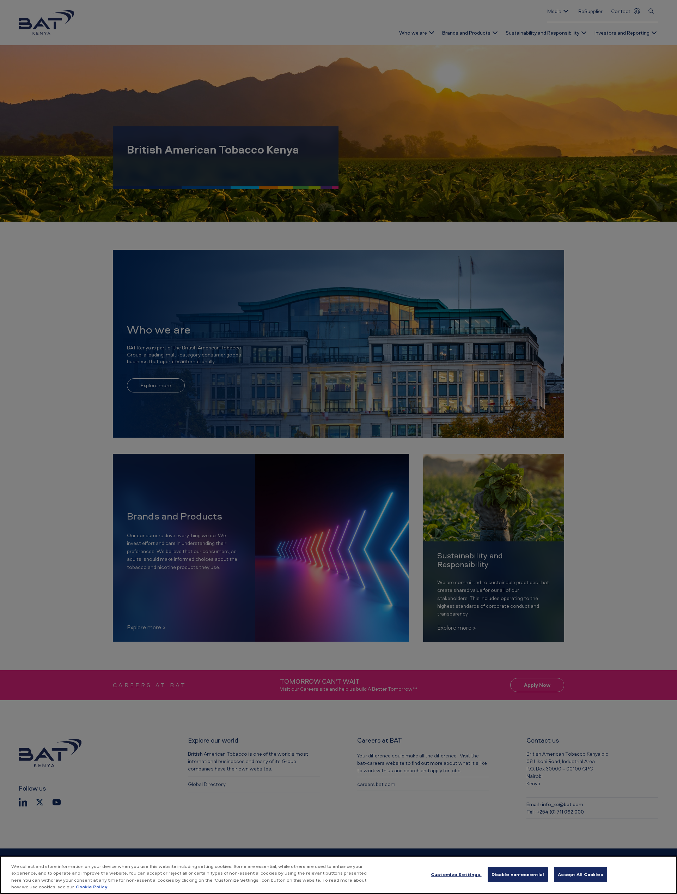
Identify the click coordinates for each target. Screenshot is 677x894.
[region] (338, 875)
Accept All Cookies (580, 874)
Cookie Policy (91, 886)
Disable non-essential (518, 874)
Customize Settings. (456, 874)
